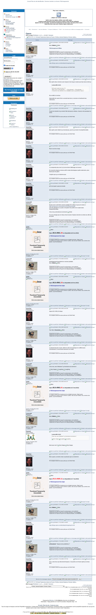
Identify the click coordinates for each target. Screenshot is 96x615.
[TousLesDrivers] (14, 109)
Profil (60, 29)
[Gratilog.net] (13, 114)
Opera (28, 33)
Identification (41, 1)
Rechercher (34, 29)
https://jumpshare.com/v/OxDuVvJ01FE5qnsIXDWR (62, 206)
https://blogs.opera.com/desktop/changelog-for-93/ (62, 525)
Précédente (36, 35)
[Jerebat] (12, 111)
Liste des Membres (43, 29)
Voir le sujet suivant (87, 34)
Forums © (90, 604)
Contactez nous (54, 605)
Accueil (29, 1)
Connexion (87, 29)
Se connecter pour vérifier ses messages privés (73, 29)
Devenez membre (49, 1)
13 (47, 35)
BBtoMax (51, 600)
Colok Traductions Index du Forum (45, 37)
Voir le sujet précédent (87, 35)
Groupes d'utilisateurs (53, 29)
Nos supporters (14, 126)
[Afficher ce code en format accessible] (12, 69)
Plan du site (34, 1)
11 (44, 35)
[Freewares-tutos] (14, 118)
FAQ (30, 29)
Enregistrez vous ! (8, 79)
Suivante (51, 35)
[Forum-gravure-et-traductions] (14, 124)
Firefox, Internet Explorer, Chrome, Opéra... (66, 37)
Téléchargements (64, 1)
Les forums (57, 1)
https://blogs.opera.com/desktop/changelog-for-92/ (62, 63)
